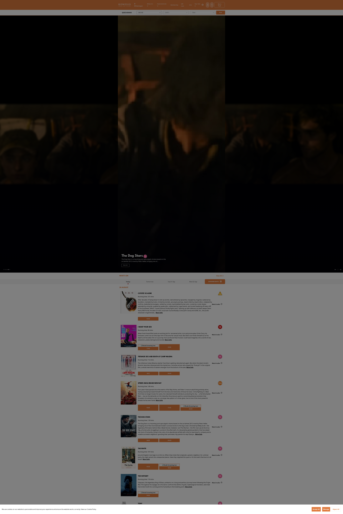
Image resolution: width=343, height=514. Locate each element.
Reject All (336, 509)
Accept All (316, 509)
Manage (326, 509)
